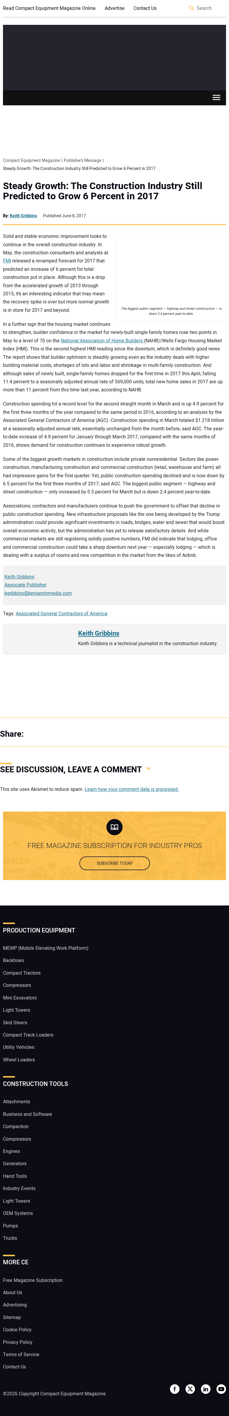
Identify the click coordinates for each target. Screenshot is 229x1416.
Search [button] (192, 8)
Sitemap (12, 1317)
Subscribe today (114, 863)
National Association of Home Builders (102, 340)
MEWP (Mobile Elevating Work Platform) (46, 948)
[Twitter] (48, 734)
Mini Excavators (20, 998)
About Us (12, 1292)
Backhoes (13, 960)
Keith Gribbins (23, 216)
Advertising (15, 1305)
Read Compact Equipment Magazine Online (49, 8)
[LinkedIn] (60, 734)
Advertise (115, 8)
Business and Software (27, 1114)
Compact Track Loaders (28, 1035)
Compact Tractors (22, 973)
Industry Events (19, 1188)
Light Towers (16, 1010)
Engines (11, 1151)
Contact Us (145, 8)
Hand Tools (15, 1176)
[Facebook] (36, 734)
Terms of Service (21, 1354)
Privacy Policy (18, 1342)
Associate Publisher (25, 585)
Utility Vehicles (18, 1047)
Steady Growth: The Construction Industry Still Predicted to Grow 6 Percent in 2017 (102, 191)
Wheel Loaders (19, 1059)
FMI (7, 261)
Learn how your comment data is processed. (132, 789)
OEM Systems (18, 1213)
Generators (15, 1163)
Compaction (16, 1126)
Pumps (10, 1226)
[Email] (72, 734)
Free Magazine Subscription (33, 1280)
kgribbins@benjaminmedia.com (38, 593)
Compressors (17, 985)
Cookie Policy (17, 1329)
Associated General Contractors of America (61, 613)
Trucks (10, 1238)
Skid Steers (15, 1022)
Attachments (16, 1101)
